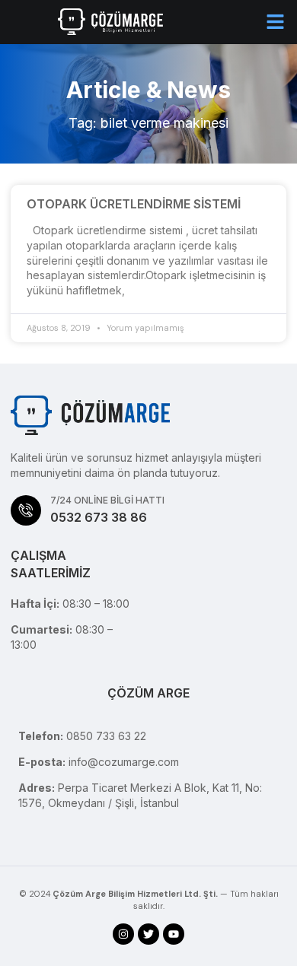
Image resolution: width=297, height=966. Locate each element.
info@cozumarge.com (124, 761)
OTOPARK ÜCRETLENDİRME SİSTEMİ (134, 203)
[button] (275, 22)
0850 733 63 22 (106, 735)
